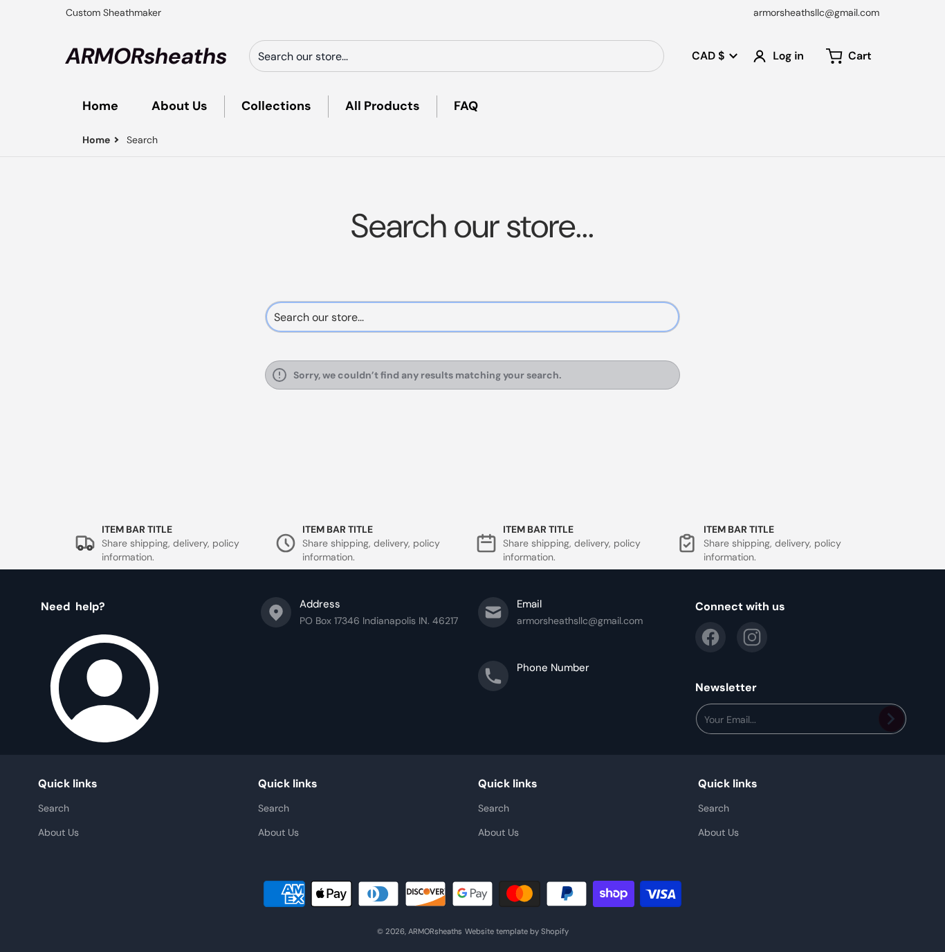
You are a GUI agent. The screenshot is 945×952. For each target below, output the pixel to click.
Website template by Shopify (517, 931)
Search (53, 808)
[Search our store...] (648, 56)
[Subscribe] (891, 719)
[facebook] (710, 637)
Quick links (68, 784)
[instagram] (752, 637)
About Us (58, 832)
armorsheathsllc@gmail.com (816, 12)
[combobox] (456, 56)
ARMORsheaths (435, 931)
